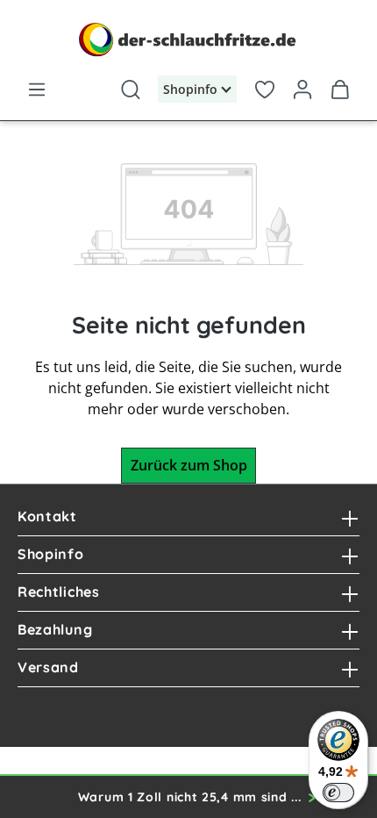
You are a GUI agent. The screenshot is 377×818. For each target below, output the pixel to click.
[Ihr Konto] (303, 86)
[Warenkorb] (340, 86)
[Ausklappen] (349, 517)
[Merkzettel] (264, 86)
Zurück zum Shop (189, 465)
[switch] (338, 792)
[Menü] (36, 86)
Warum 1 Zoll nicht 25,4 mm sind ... (190, 797)
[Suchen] (130, 86)
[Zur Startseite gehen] (188, 39)
